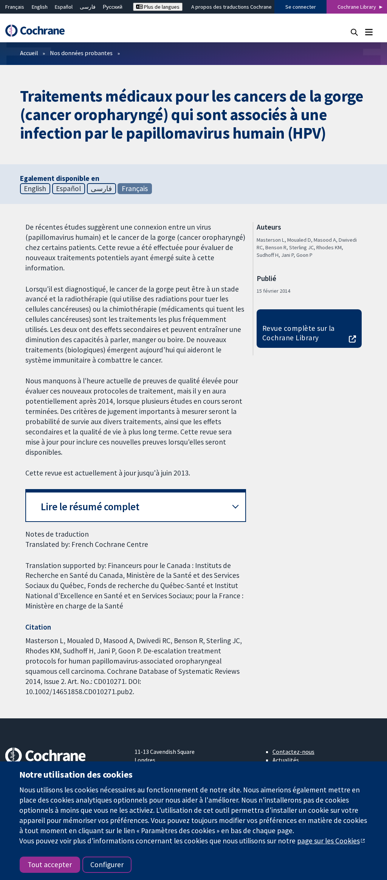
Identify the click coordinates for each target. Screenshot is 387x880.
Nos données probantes (81, 53)
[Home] (38, 31)
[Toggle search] (354, 32)
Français (14, 6)
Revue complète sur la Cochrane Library (298, 333)
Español (64, 6)
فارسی (88, 6)
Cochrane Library (356, 6)
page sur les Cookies (328, 840)
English (40, 6)
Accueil (29, 53)
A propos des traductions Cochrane (231, 6)
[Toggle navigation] (368, 32)
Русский (112, 6)
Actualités (285, 760)
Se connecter (300, 6)
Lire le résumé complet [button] (90, 506)
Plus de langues (161, 6)
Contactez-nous (293, 751)
